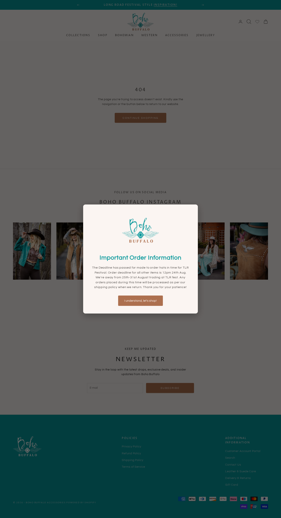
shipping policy (106, 287)
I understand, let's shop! (140, 300)
